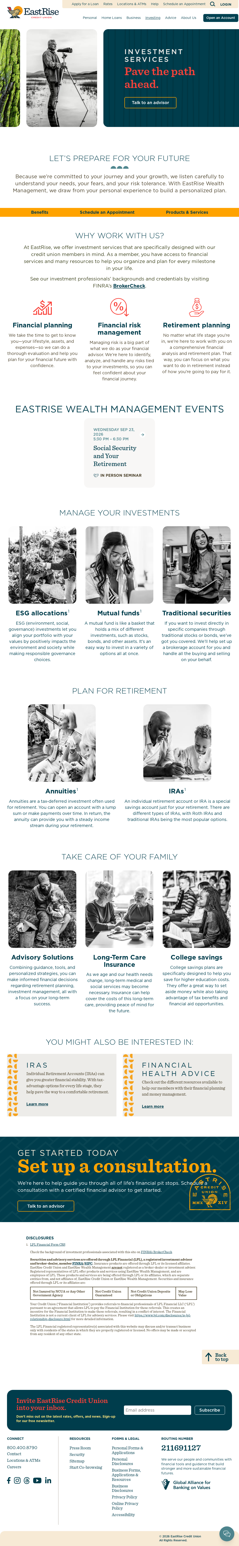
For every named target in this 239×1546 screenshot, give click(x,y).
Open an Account (220, 18)
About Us (188, 18)
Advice (170, 18)
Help (154, 4)
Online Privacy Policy (125, 1506)
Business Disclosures (122, 1488)
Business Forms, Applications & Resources (126, 1475)
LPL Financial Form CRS (47, 1244)
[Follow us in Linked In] (48, 1481)
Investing (152, 18)
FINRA (77, 1263)
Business (134, 18)
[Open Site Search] (213, 4)
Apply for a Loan (85, 4)
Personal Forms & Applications (127, 1450)
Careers (14, 1466)
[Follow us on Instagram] (17, 1481)
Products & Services (187, 212)
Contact (14, 1453)
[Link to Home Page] (33, 12)
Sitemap (77, 1460)
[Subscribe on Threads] (27, 1481)
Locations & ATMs (131, 4)
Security (77, 1454)
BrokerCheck (129, 286)
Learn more (37, 1104)
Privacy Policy (124, 1496)
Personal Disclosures (122, 1461)
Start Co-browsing (86, 1467)
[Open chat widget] (226, 1533)
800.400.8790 (22, 1447)
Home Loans (112, 18)
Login (225, 4)
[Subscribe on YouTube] (37, 1481)
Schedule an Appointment (184, 4)
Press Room (80, 1447)
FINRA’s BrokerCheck (156, 1252)
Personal (90, 18)
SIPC (88, 1263)
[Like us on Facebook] (9, 1481)
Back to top (221, 1357)
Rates (107, 4)
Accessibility (123, 1514)
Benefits (39, 212)
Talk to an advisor (150, 102)
